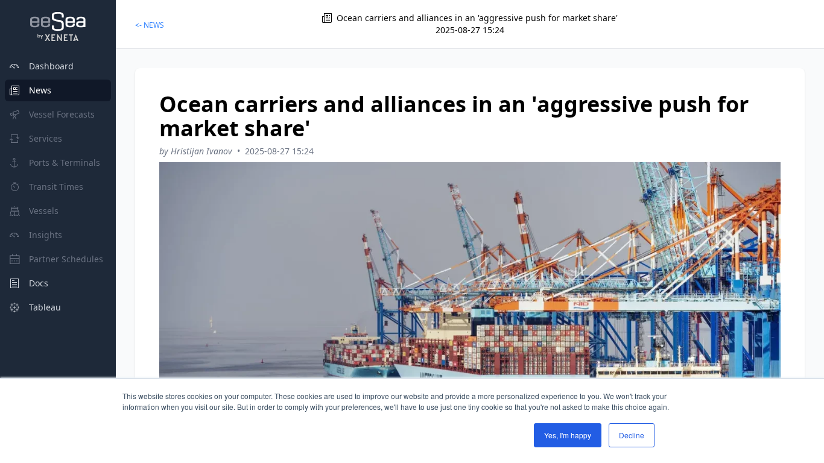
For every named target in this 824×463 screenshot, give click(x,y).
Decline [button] (631, 435)
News (40, 90)
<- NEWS (149, 25)
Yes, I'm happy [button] (567, 435)
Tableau (45, 307)
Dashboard (51, 66)
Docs (38, 283)
